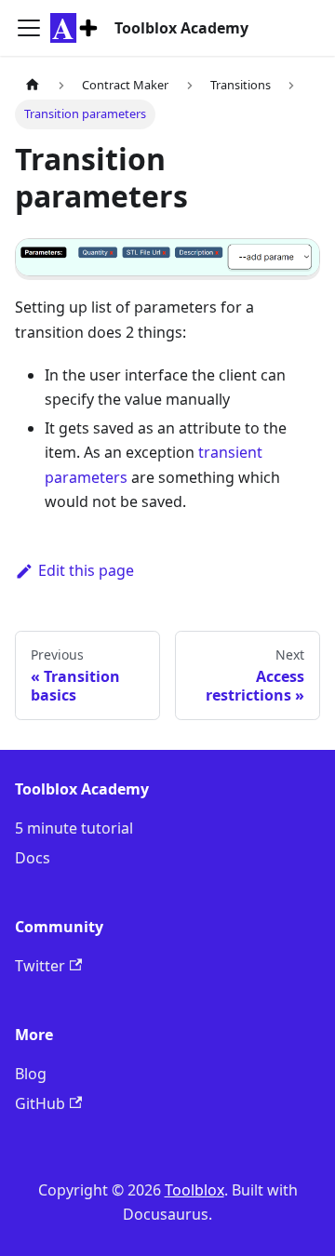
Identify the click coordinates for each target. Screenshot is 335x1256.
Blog (31, 1073)
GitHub (40, 1103)
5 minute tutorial (74, 828)
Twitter (40, 965)
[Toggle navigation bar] (29, 28)
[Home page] (32, 85)
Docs (32, 858)
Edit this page (86, 570)
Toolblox (194, 1190)
